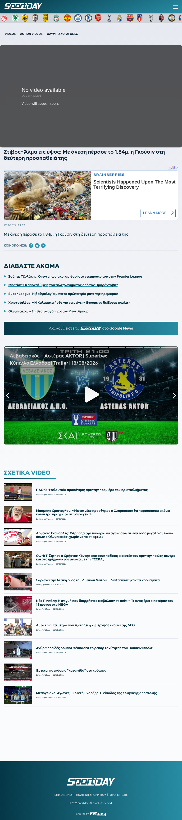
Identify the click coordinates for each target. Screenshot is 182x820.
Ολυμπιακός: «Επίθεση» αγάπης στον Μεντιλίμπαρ (48, 311)
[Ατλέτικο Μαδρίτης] (140, 18)
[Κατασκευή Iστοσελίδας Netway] (98, 814)
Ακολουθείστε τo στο (91, 328)
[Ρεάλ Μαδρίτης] (119, 18)
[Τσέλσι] (88, 18)
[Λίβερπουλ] (57, 18)
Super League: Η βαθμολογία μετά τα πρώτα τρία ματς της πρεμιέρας (63, 294)
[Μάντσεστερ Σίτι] (78, 18)
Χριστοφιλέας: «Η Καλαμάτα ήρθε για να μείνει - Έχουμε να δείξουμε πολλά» (69, 302)
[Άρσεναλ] (99, 18)
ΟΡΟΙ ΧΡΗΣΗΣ (118, 795)
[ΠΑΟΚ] (36, 18)
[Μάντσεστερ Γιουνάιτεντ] (67, 18)
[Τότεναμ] (109, 18)
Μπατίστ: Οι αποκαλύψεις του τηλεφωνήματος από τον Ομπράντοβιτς (63, 285)
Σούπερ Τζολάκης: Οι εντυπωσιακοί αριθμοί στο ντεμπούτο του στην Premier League (75, 276)
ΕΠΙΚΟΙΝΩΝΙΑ (63, 795)
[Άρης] (46, 18)
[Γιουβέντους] (151, 18)
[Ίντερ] (172, 18)
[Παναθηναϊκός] (15, 18)
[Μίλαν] (161, 18)
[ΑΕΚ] (26, 18)
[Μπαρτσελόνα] (130, 18)
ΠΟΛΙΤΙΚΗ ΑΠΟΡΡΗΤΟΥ (91, 795)
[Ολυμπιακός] (5, 18)
